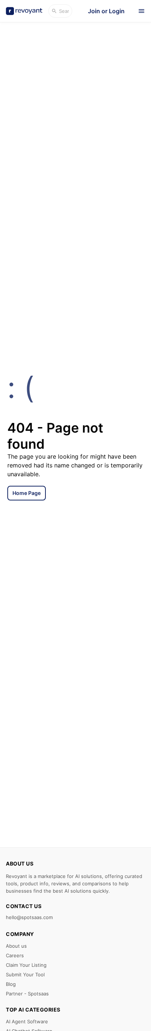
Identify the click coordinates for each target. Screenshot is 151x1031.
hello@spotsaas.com (29, 917)
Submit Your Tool (25, 974)
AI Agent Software (27, 1021)
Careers (15, 955)
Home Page (26, 493)
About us (16, 946)
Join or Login (106, 11)
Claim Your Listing (26, 965)
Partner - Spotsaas (27, 994)
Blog (11, 984)
